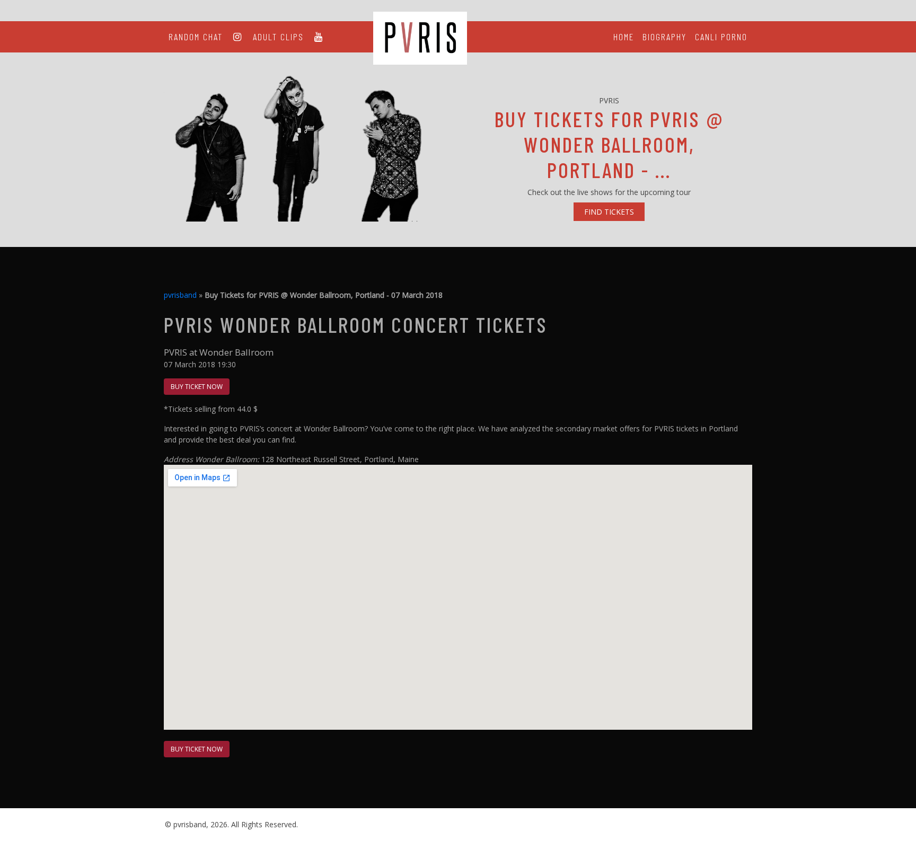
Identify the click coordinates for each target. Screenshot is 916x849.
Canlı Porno (721, 36)
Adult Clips (278, 36)
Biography (664, 36)
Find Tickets (609, 212)
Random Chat (196, 36)
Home (623, 36)
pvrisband (180, 295)
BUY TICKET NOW (197, 386)
